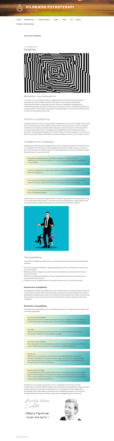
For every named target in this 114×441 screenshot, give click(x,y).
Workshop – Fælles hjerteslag (25, 24)
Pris (71, 19)
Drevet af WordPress (22, 437)
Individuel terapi (29, 19)
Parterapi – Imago (43, 19)
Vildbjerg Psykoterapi (50, 7)
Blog (64, 19)
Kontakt (78, 19)
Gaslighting (30, 49)
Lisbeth (56, 19)
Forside (19, 19)
